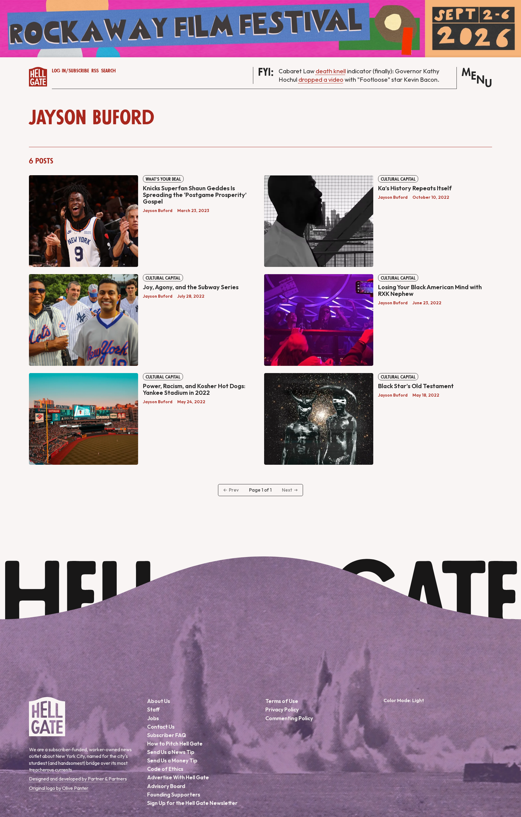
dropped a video (320, 79)
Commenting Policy (289, 718)
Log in (59, 70)
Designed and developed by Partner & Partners (78, 779)
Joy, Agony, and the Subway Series (190, 287)
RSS (95, 70)
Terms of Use (281, 701)
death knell (331, 71)
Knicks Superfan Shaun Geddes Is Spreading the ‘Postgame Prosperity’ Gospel (195, 194)
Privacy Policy (282, 709)
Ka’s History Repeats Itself (415, 188)
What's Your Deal (163, 179)
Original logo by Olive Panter (58, 788)
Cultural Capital (398, 179)
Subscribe (78, 70)
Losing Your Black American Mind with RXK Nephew (430, 290)
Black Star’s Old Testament (416, 386)
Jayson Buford (157, 210)
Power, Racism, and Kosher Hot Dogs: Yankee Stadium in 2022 (194, 389)
